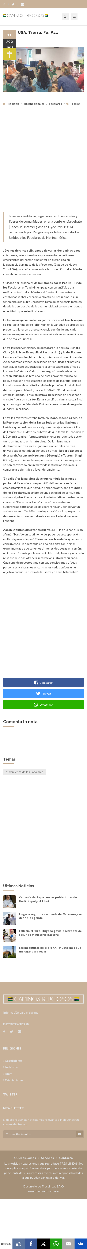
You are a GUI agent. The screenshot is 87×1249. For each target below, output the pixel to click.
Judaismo (11, 1067)
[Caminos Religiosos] (31, 16)
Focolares (55, 103)
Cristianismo (13, 1080)
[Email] (68, 1244)
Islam (8, 1073)
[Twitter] (15, 4)
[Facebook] (6, 4)
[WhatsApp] (56, 1244)
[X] (43, 1244)
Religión (13, 103)
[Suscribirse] (79, 1134)
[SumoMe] (81, 1244)
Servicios (47, 1158)
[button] (11, 69)
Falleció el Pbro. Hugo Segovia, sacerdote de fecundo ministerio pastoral (50, 933)
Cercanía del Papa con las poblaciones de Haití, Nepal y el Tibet (48, 899)
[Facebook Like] (18, 1244)
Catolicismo (13, 1060)
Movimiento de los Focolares (24, 772)
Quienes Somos (25, 1158)
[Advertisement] (43, 162)
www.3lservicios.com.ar (43, 1191)
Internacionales (34, 103)
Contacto (66, 1158)
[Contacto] (22, 4)
